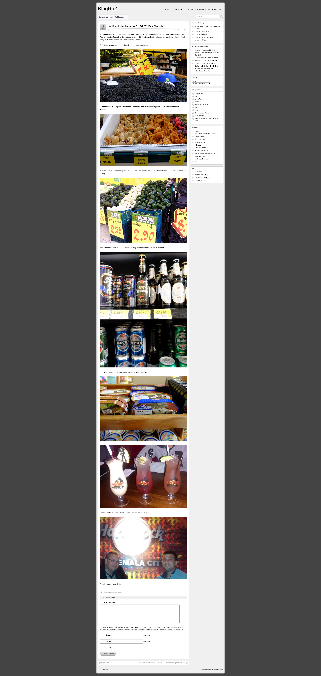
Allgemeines (198, 93)
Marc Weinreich (200, 156)
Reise (112, 30)
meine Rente (198, 99)
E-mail (108, 641)
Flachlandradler (200, 148)
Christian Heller (200, 137)
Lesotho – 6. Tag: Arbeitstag (204, 37)
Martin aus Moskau (201, 159)
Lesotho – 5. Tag (200, 40)
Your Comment (109, 602)
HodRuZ (111, 592)
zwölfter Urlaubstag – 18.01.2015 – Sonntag (136, 26)
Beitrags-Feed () (202, 175)
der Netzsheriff (200, 142)
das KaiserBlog (200, 139)
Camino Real (179, 37)
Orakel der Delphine (211, 58)
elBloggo (198, 145)
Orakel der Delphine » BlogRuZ (205, 66)
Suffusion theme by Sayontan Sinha (212, 669)
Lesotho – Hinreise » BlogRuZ (205, 50)
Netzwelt (197, 102)
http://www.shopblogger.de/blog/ (205, 153)
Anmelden (198, 172)
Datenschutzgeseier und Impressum (113, 17)
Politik (196, 107)
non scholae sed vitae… (202, 104)
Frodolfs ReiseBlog (201, 150)
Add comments (180, 30)
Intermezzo (105, 663)
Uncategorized (199, 116)
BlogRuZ (107, 8)
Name (108, 635)
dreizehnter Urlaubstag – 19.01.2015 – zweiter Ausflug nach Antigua (162, 663)
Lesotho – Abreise (201, 34)
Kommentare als (202, 177)
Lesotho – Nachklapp (202, 31)
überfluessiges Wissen (202, 113)
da (120, 584)
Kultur (196, 96)
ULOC (197, 162)
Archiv (194, 81)
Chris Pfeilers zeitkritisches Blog (206, 134)
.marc (196, 131)
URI (109, 648)
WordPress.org (200, 180)
